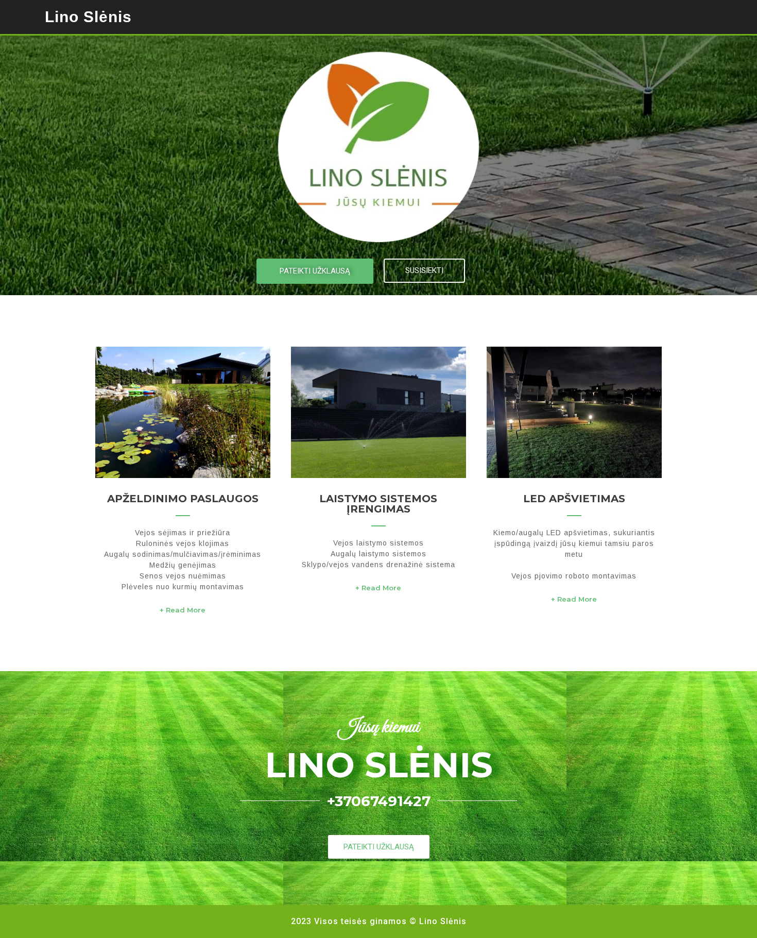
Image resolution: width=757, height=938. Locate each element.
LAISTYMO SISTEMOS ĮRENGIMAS (378, 503)
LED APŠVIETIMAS (574, 498)
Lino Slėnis (88, 16)
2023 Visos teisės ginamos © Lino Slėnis (379, 921)
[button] (314, 271)
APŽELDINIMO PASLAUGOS (183, 498)
